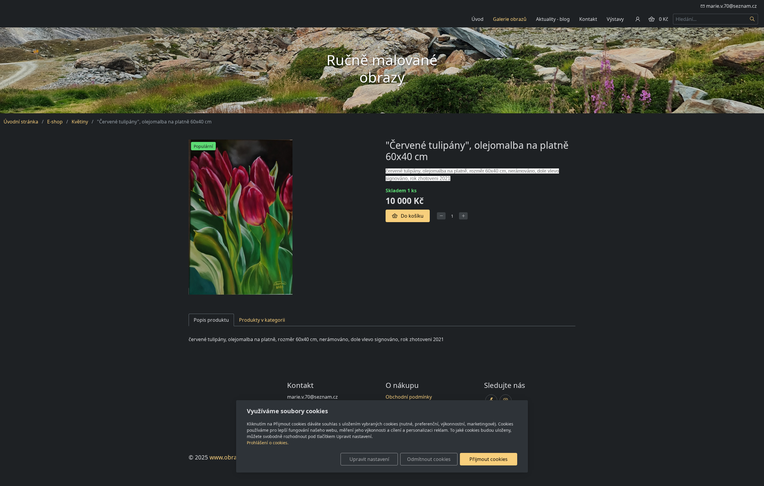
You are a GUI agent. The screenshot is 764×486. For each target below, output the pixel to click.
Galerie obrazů (509, 19)
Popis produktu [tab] (211, 320)
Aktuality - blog (553, 19)
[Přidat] (463, 216)
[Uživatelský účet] (637, 19)
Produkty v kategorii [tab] (262, 320)
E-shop (55, 121)
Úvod (477, 19)
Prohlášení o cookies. (268, 442)
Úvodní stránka (21, 121)
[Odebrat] (441, 216)
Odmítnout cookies (429, 459)
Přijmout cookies (488, 459)
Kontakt (588, 19)
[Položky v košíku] (651, 19)
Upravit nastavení (369, 459)
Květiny (80, 121)
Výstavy (615, 19)
